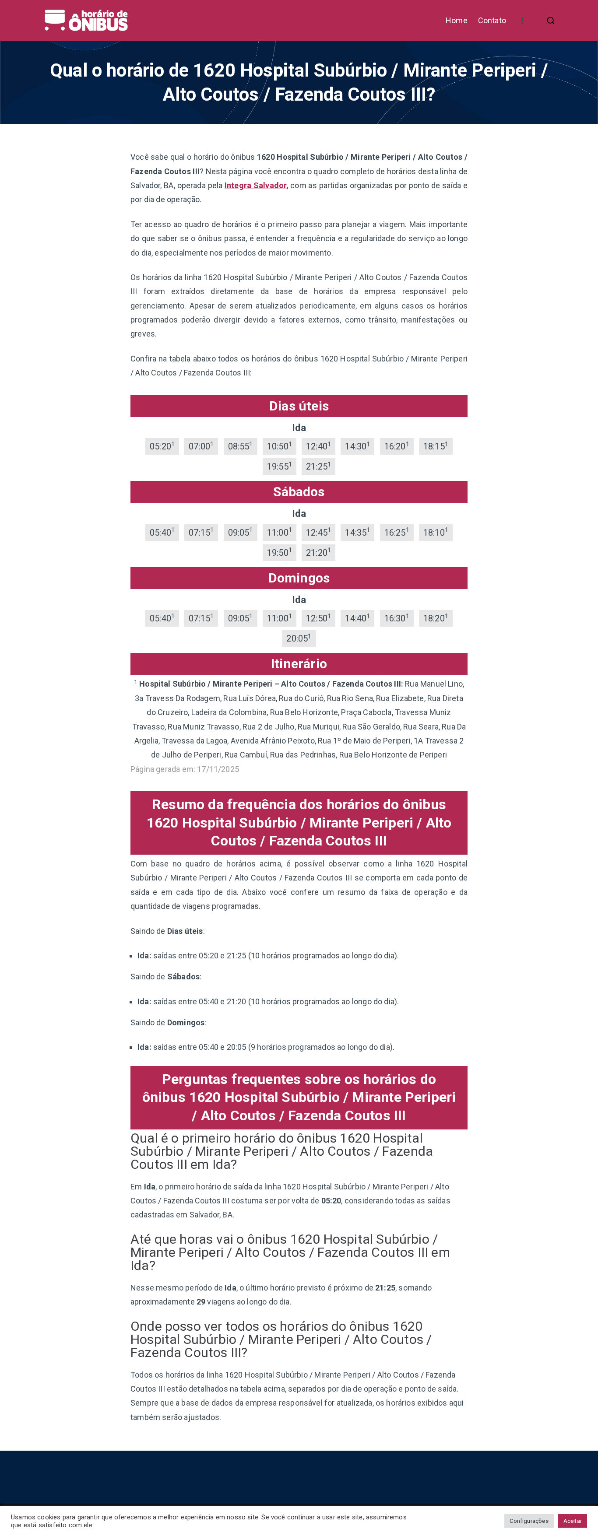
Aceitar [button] (572, 1521)
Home (457, 20)
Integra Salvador (256, 185)
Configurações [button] (529, 1521)
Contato (492, 20)
